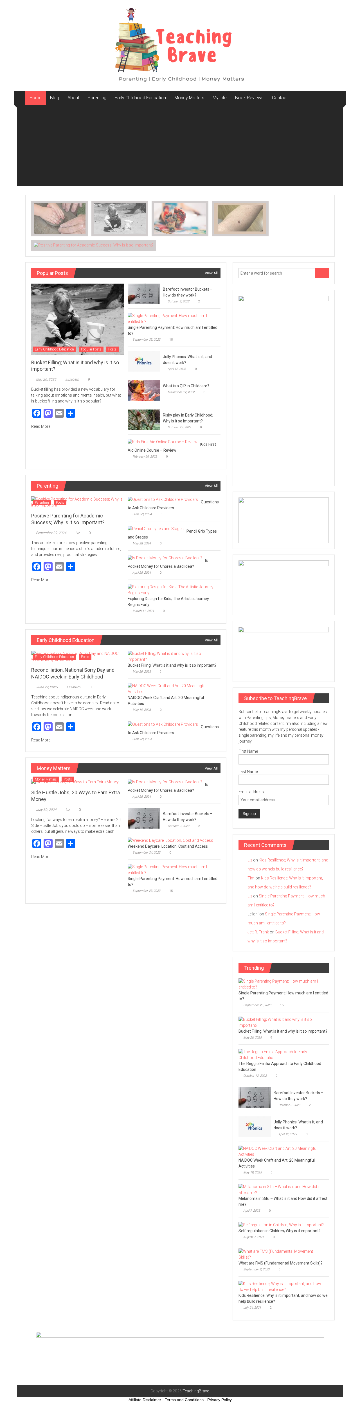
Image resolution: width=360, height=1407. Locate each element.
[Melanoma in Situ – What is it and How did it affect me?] (282, 1189)
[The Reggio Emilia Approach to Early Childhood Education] (282, 1054)
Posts (112, 349)
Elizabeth (72, 379)
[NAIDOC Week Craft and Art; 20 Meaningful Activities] (172, 688)
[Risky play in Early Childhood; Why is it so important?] (144, 419)
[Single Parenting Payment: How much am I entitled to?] (172, 318)
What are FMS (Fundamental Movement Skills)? (280, 1263)
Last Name (248, 771)
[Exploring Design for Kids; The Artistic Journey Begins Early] (172, 589)
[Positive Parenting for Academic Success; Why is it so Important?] (77, 502)
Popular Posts (91, 349)
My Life (220, 97)
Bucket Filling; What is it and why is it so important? (172, 665)
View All (211, 273)
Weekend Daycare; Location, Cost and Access (168, 846)
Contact (280, 97)
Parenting (97, 97)
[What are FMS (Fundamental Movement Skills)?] (282, 1254)
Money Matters (189, 97)
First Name (248, 751)
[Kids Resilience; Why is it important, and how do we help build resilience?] (282, 1286)
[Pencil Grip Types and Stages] (156, 528)
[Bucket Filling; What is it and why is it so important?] (77, 319)
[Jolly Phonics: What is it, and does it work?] (144, 361)
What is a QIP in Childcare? (186, 386)
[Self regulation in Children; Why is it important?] (281, 1225)
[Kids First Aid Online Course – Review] (162, 441)
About (73, 97)
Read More (41, 426)
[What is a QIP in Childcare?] (144, 390)
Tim (251, 878)
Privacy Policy (219, 1399)
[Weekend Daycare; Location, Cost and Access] (170, 840)
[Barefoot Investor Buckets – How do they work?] (144, 293)
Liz (77, 533)
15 (171, 339)
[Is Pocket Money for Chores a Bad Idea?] (165, 557)
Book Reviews (249, 97)
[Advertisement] (180, 147)
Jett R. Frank (258, 932)
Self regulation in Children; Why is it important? (279, 1231)
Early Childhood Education (140, 97)
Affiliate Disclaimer (145, 1399)
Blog (54, 97)
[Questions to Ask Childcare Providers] (163, 499)
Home (36, 97)
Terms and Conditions (184, 1399)
